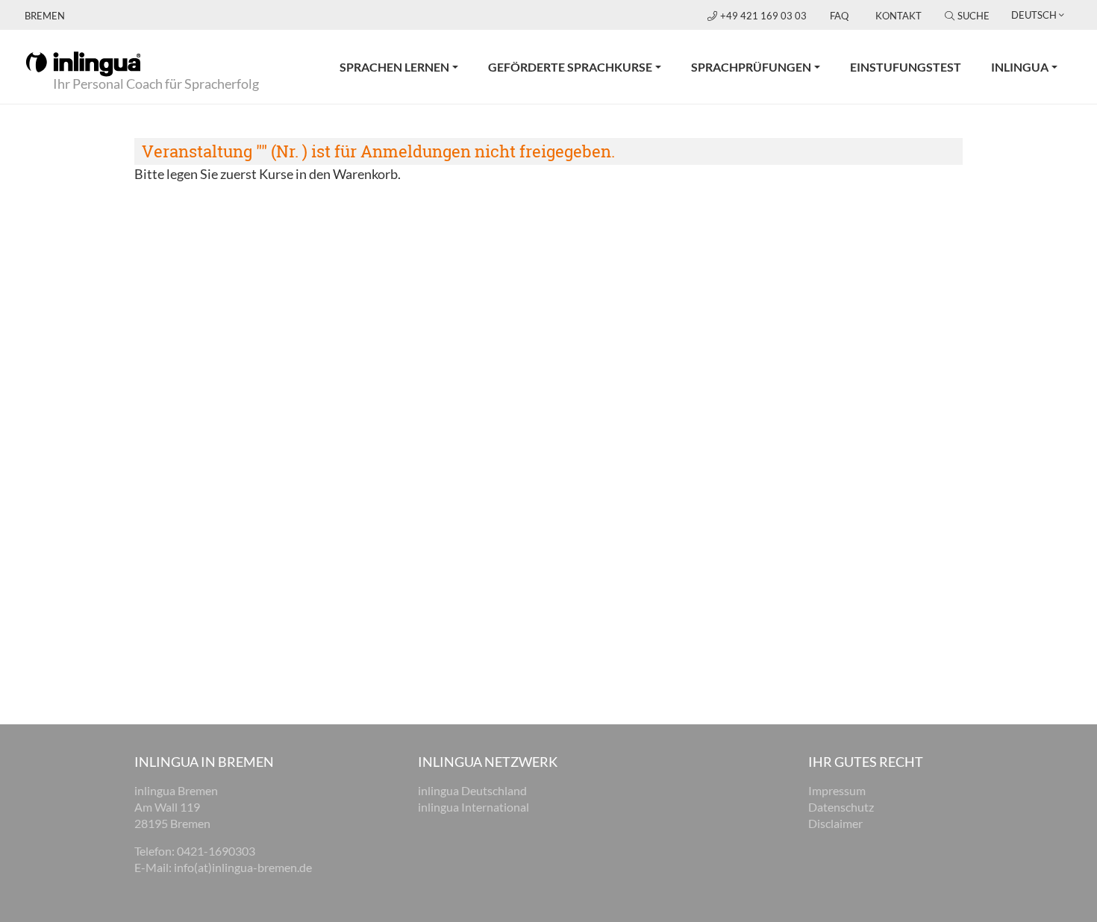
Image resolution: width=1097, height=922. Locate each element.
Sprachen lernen (394, 67)
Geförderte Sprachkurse (570, 67)
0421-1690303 (216, 851)
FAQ (839, 16)
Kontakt (898, 16)
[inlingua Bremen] (83, 62)
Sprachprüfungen (751, 67)
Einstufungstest (905, 67)
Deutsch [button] (1034, 15)
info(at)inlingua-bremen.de (243, 867)
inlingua (1019, 67)
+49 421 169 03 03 (764, 16)
